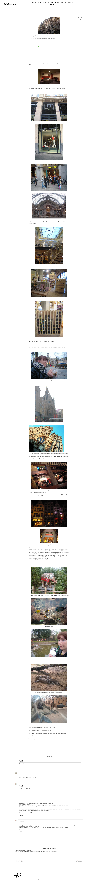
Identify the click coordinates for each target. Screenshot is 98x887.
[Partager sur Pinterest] (82, 19)
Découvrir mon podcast (67, 876)
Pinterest (39, 878)
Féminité (44, 2)
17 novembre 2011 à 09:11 (23, 822)
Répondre (21, 779)
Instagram (39, 876)
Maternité (50, 2)
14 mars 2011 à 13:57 (22, 775)
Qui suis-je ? (65, 875)
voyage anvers (17, 21)
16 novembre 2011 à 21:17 (23, 801)
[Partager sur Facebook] (79, 19)
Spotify (39, 879)
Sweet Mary (21, 774)
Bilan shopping (19, 861)
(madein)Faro (80, 17)
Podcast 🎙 (57, 2)
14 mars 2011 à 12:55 (22, 761)
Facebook (39, 875)
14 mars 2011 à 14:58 (22, 786)
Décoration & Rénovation (67, 2)
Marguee (21, 760)
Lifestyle (52, 4)
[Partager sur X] (80, 19)
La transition (79, 861)
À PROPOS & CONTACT (36, 2)
